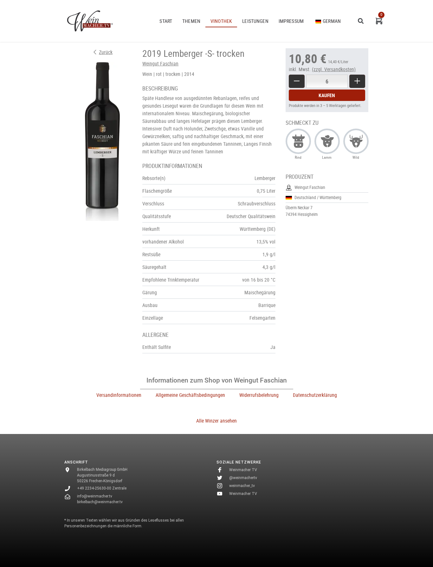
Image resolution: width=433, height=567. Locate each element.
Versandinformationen (118, 394)
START (165, 20)
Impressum (291, 20)
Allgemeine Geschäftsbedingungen (190, 394)
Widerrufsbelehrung (259, 394)
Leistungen (255, 20)
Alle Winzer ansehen (216, 420)
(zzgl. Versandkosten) (334, 69)
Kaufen (327, 95)
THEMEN (191, 20)
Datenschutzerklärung (315, 394)
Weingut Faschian (160, 63)
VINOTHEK (221, 20)
